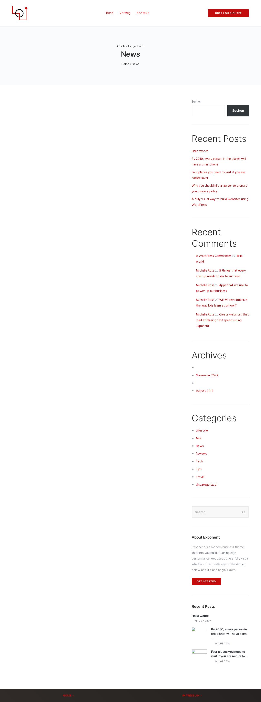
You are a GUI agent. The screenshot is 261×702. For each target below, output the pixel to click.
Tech (199, 461)
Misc (199, 438)
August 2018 (204, 391)
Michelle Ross (205, 270)
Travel (200, 477)
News (200, 446)
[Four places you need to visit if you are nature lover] (199, 657)
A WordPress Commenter (213, 256)
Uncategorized (206, 484)
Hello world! (200, 151)
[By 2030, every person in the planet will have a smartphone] (199, 634)
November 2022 (207, 375)
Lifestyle (202, 430)
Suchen (196, 101)
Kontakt (143, 13)
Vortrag (124, 13)
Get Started (206, 581)
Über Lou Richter (228, 13)
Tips (199, 469)
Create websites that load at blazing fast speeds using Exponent (222, 320)
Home (125, 64)
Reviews (201, 454)
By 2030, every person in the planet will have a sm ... (229, 633)
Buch (109, 13)
